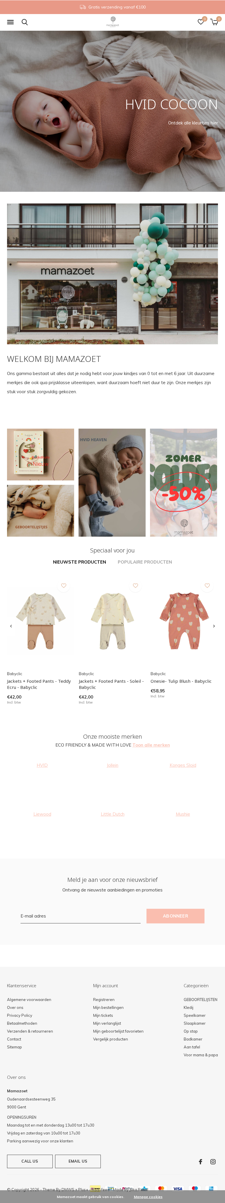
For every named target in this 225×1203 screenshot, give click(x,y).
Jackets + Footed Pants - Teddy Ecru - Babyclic (39, 684)
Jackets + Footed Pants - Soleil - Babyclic (111, 684)
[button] (11, 22)
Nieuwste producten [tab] (79, 562)
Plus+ (83, 1189)
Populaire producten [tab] (145, 562)
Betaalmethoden (22, 1023)
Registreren (104, 999)
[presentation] (11, 626)
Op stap (191, 1031)
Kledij (188, 1007)
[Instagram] (213, 1161)
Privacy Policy (19, 1015)
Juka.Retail (138, 1189)
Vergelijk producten (110, 1039)
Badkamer (193, 1039)
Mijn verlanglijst (107, 1023)
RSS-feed (101, 1189)
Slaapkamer (195, 1023)
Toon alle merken (151, 745)
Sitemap (14, 1047)
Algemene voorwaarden (29, 999)
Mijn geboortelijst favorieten (118, 1031)
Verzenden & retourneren (30, 1031)
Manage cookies (148, 1197)
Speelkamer (195, 1015)
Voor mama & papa (201, 1055)
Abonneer (175, 916)
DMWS (68, 1189)
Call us (29, 1161)
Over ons (15, 1007)
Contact (14, 1039)
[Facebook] (200, 1161)
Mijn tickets (103, 1015)
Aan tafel (192, 1047)
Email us (78, 1161)
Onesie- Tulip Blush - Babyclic (181, 681)
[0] (214, 22)
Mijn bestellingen (108, 1007)
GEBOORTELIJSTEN (200, 999)
